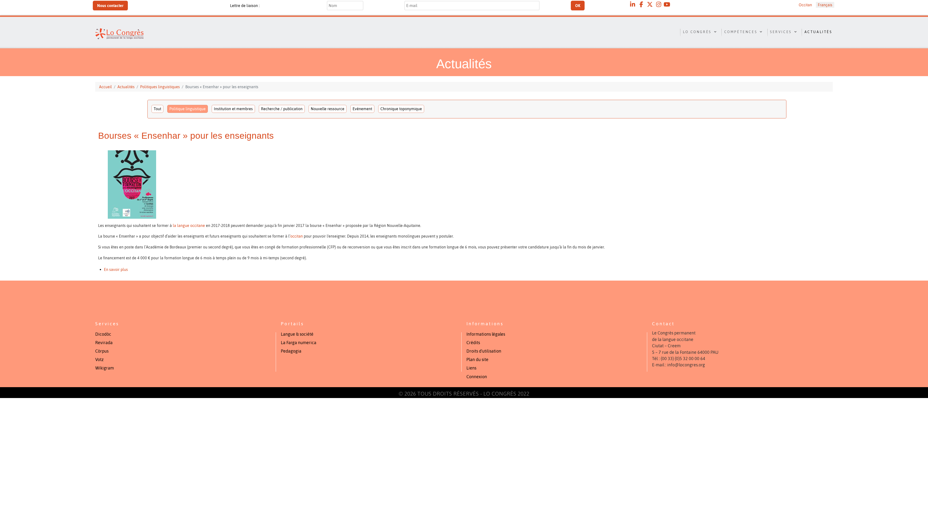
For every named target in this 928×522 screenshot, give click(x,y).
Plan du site (477, 359)
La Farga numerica (298, 342)
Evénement (362, 109)
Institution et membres (233, 109)
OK (577, 5)
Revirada (104, 342)
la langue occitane (189, 225)
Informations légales (485, 334)
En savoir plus (116, 269)
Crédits (473, 342)
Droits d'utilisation (483, 351)
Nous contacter (110, 5)
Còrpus (102, 351)
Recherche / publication (282, 109)
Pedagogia (291, 351)
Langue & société (297, 334)
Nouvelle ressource (327, 109)
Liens (471, 368)
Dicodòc (103, 334)
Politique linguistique (187, 109)
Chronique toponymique (401, 109)
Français (825, 5)
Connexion (476, 376)
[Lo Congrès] (148, 32)
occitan (296, 236)
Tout (157, 109)
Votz (99, 359)
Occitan (805, 5)
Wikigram (104, 368)
